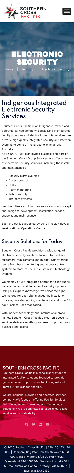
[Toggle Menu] (67, 11)
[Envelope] (47, 424)
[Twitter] (33, 424)
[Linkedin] (40, 424)
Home (9, 69)
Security (27, 69)
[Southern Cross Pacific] (24, 11)
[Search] (56, 11)
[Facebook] (26, 424)
